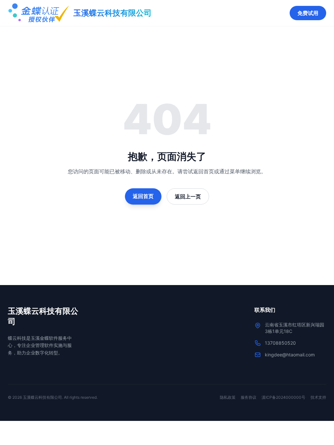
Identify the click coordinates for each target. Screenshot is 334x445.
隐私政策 (227, 397)
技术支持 (318, 397)
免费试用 (307, 13)
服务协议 (248, 397)
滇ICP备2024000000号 (283, 397)
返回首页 (143, 196)
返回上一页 (188, 196)
